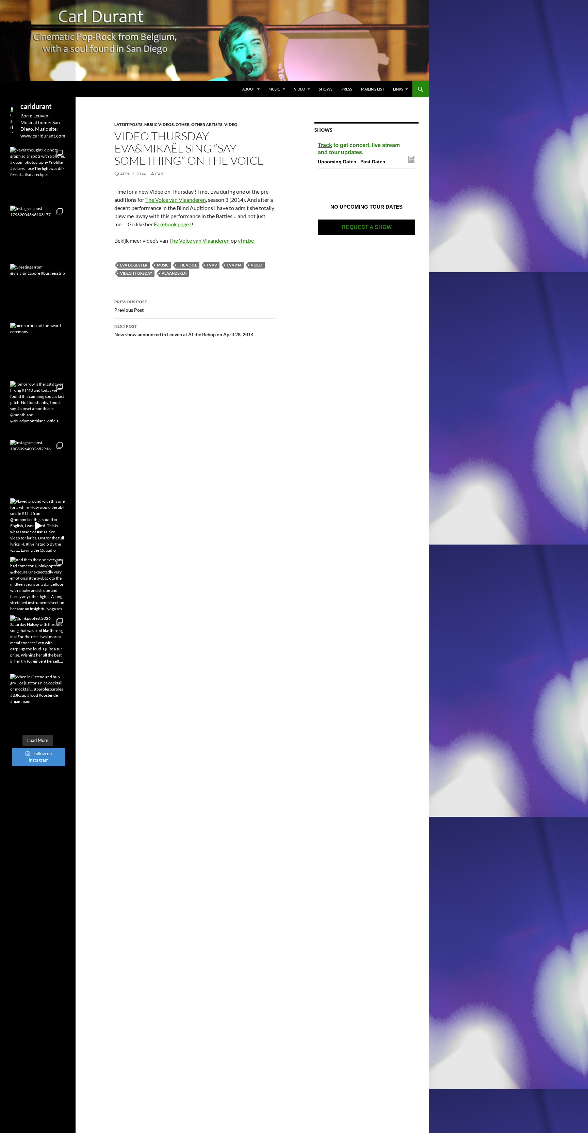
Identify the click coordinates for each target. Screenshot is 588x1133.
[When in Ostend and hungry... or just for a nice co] (37, 701)
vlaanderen (174, 273)
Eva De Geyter (133, 265)
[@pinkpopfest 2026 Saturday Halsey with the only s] (37, 642)
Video (299, 89)
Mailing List (372, 89)
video (256, 265)
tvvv (212, 265)
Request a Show (367, 227)
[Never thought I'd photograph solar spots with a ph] (37, 174)
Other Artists (207, 124)
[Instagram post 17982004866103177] (37, 233)
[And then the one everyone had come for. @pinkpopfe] (37, 584)
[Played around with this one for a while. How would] (37, 525)
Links (398, 89)
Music (274, 89)
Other (183, 124)
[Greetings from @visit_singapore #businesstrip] (37, 291)
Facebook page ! (173, 224)
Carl (160, 173)
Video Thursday (136, 273)
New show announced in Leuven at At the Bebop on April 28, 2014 (184, 330)
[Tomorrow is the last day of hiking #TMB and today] (37, 408)
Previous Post (130, 306)
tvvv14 (234, 265)
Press (346, 89)
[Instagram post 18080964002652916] (37, 467)
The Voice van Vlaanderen (175, 199)
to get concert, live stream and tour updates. (359, 148)
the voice (187, 265)
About (248, 89)
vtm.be (246, 240)
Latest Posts (128, 124)
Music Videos (159, 124)
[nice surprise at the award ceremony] (37, 350)
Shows (325, 89)
